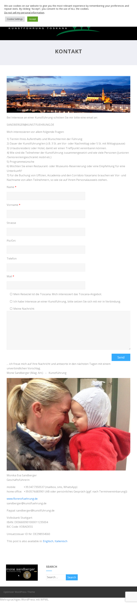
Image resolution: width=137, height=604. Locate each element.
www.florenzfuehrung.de (22, 498)
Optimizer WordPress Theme (19, 592)
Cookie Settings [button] (15, 19)
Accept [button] (32, 19)
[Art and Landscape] (54, 38)
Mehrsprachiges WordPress (17, 599)
